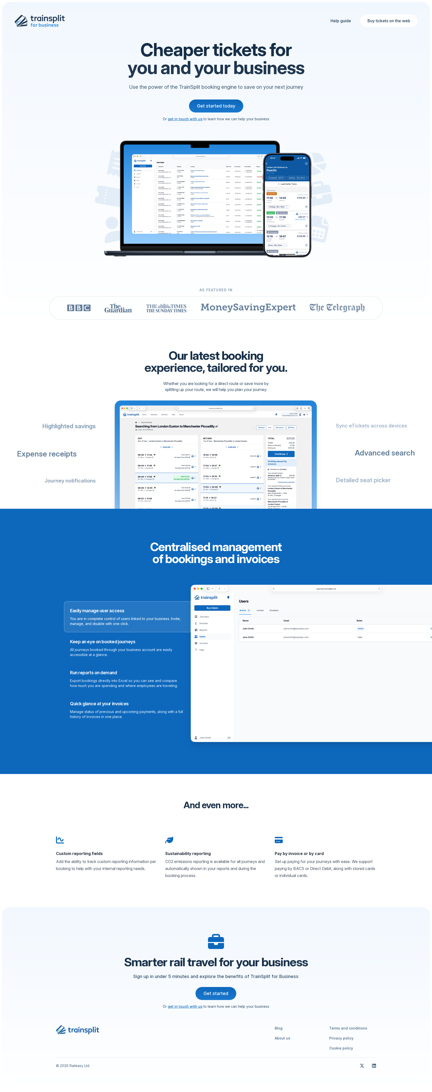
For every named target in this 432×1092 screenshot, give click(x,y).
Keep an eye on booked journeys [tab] (103, 641)
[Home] (39, 21)
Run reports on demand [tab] (93, 672)
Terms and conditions (348, 1028)
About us (282, 1038)
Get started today (216, 105)
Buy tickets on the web (389, 20)
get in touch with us (185, 119)
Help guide (340, 20)
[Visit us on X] (362, 1066)
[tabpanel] (279, 663)
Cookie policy (341, 1048)
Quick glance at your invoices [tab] (99, 703)
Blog (278, 1028)
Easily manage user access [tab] (97, 610)
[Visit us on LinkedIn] (374, 1066)
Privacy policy (341, 1038)
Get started (216, 993)
